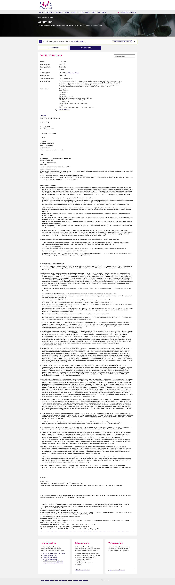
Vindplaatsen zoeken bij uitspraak (53, 561)
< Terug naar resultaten (85, 47)
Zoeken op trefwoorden (49, 555)
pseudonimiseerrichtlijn (79, 41)
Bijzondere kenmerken (47, 78)
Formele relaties (45, 72)
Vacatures (75, 580)
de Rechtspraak (84, 12)
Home (41, 12)
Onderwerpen (49, 12)
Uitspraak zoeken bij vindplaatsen (53, 563)
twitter (123, 580)
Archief (80, 580)
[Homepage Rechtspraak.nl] (45, 4)
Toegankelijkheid (63, 580)
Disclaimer (85, 580)
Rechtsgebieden (45, 75)
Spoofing (70, 580)
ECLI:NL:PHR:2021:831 (73, 72)
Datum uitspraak (45, 64)
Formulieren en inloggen (128, 12)
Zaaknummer (44, 70)
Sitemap (47, 580)
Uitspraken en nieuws (62, 12)
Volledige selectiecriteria (83, 570)
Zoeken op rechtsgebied (50, 559)
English (42, 580)
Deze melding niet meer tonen (122, 41)
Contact (103, 12)
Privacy (52, 580)
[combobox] (124, 56)
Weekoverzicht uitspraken (117, 570)
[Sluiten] (134, 42)
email (114, 580)
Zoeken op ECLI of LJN (50, 557)
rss (111, 580)
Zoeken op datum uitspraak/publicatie (54, 553)
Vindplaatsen (44, 89)
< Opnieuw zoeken (53, 47)
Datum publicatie (45, 67)
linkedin (131, 580)
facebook (126, 580)
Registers (74, 12)
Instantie (42, 61)
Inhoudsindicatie (45, 81)
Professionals (95, 12)
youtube (134, 580)
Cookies (56, 580)
